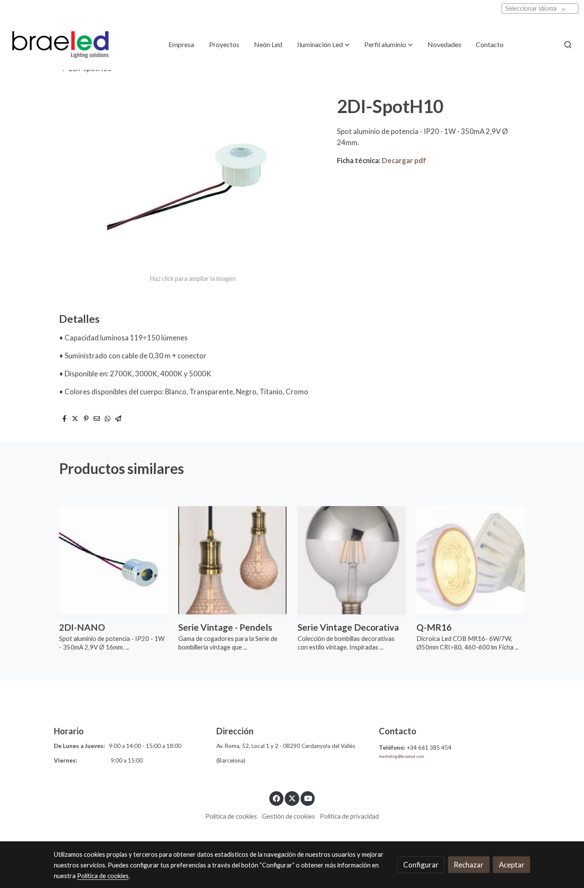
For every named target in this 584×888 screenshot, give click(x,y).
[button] (323, 44)
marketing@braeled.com (401, 756)
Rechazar (469, 864)
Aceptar (512, 864)
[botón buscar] (568, 44)
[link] (60, 44)
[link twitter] (292, 798)
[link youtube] (308, 798)
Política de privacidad (349, 816)
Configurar (421, 864)
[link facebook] (276, 798)
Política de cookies (231, 816)
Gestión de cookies (288, 816)
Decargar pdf (404, 160)
